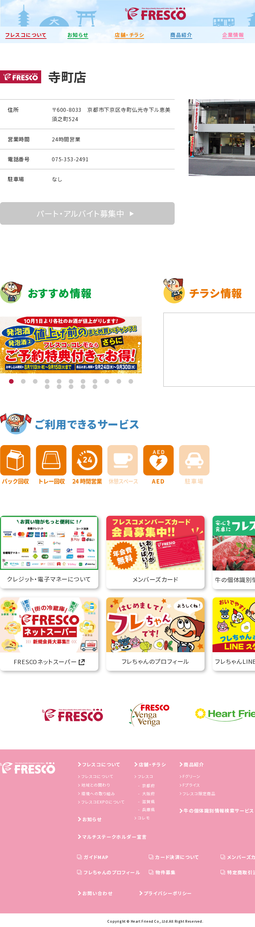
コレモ (144, 817)
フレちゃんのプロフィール (112, 872)
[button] (11, 381)
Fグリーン (192, 776)
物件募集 (165, 872)
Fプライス (191, 785)
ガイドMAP (96, 857)
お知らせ (92, 819)
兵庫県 (148, 809)
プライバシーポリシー (168, 893)
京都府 (148, 785)
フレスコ (145, 776)
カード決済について (177, 857)
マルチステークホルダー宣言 (114, 836)
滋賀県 (148, 801)
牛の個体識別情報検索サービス (219, 810)
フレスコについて (101, 764)
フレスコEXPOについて (103, 802)
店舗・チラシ (152, 764)
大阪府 (148, 793)
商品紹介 (194, 764)
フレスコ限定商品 (199, 793)
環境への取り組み (98, 793)
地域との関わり (95, 785)
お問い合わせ (97, 893)
